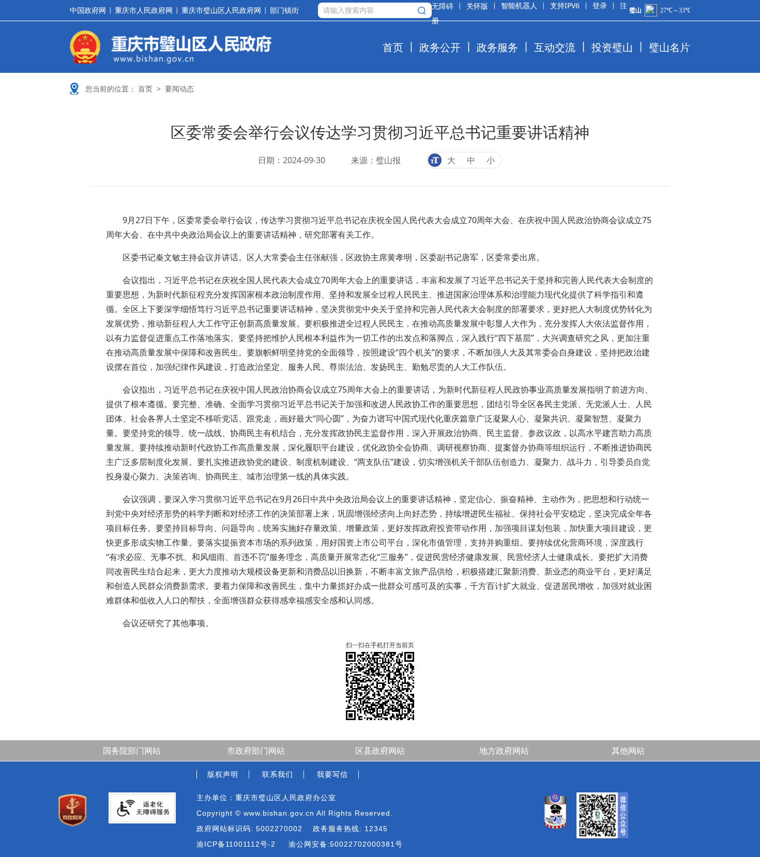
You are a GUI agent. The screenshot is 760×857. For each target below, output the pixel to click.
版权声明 (222, 774)
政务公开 (440, 47)
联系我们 (277, 774)
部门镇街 (284, 10)
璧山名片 (669, 47)
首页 (393, 47)
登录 (599, 5)
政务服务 (497, 47)
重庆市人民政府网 (144, 10)
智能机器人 (519, 5)
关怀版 (477, 6)
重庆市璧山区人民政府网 (221, 10)
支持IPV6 (565, 5)
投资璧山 (612, 47)
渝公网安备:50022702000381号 (345, 844)
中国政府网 (88, 10)
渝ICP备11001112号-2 (236, 844)
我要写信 (332, 774)
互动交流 (554, 47)
